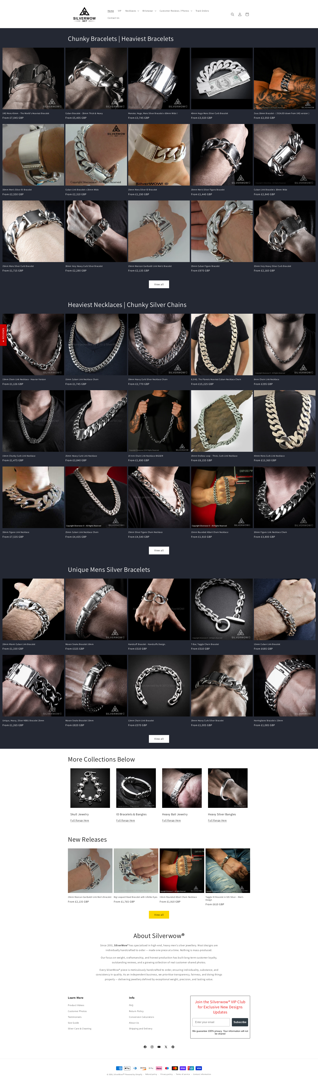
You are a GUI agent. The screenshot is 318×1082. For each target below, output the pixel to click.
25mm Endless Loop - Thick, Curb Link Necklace (214, 456)
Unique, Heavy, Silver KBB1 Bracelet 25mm (23, 720)
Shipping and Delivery (140, 1028)
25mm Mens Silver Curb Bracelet (18, 266)
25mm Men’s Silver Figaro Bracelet (208, 189)
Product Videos (76, 1005)
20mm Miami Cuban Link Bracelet (18, 644)
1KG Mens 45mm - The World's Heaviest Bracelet (25, 113)
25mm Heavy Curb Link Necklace (81, 456)
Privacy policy (166, 1074)
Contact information (202, 1074)
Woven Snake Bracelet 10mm (79, 644)
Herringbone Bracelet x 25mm (268, 720)
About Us (134, 1022)
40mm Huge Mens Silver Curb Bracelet (209, 113)
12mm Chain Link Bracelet (141, 720)
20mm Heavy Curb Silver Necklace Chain (147, 379)
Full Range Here (79, 820)
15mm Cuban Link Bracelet (267, 644)
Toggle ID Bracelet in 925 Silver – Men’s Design (224, 898)
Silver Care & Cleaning (79, 1028)
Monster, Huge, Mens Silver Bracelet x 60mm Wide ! (153, 113)
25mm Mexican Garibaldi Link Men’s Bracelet (150, 266)
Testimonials (74, 1016)
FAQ (131, 1005)
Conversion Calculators (141, 1016)
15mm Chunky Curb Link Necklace (18, 456)
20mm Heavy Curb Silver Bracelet (207, 720)
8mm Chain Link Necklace (266, 379)
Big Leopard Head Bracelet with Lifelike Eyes (135, 897)
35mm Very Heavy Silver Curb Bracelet (272, 266)
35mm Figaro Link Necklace (15, 532)
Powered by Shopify (133, 1074)
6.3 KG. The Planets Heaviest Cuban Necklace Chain (216, 379)
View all (159, 284)
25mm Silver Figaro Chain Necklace (145, 532)
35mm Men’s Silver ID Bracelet (17, 189)
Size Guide (73, 1022)
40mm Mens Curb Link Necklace (269, 456)
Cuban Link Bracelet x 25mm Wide (82, 189)
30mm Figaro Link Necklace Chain (270, 532)
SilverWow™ (119, 1074)
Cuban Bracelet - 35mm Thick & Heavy (84, 113)
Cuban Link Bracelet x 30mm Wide (270, 189)
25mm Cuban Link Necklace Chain (82, 532)
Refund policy (151, 1074)
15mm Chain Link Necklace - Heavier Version (24, 379)
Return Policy (136, 1011)
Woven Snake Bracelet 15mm (79, 720)
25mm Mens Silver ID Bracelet (142, 189)
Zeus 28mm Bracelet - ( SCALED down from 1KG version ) (281, 113)
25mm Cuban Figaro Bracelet (205, 266)
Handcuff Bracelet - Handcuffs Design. (147, 644)
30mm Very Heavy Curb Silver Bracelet (84, 266)
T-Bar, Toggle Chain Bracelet (205, 644)
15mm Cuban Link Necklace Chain (82, 379)
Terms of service (183, 1074)
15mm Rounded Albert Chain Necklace (209, 532)
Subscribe (240, 1022)
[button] (131, 10)
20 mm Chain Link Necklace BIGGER (145, 456)
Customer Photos (77, 1011)
